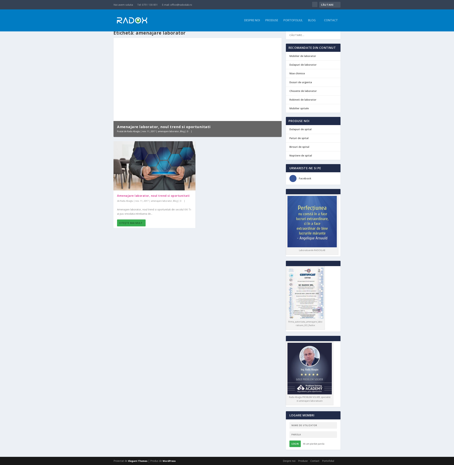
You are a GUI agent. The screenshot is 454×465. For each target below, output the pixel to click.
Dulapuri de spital (300, 129)
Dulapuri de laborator (303, 64)
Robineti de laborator (302, 99)
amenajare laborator (168, 131)
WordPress (169, 461)
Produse (271, 20)
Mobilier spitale (299, 108)
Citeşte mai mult (130, 223)
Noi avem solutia (123, 4)
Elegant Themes (137, 461)
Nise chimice (297, 73)
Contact (331, 20)
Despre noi (252, 20)
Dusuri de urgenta (300, 82)
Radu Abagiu (133, 131)
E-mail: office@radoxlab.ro (177, 4)
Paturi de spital (299, 138)
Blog (312, 20)
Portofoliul (293, 20)
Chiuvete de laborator (303, 91)
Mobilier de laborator (302, 56)
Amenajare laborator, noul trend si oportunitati (164, 126)
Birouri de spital (299, 146)
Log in (295, 443)
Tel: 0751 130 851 (147, 4)
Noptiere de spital (300, 155)
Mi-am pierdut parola (313, 443)
